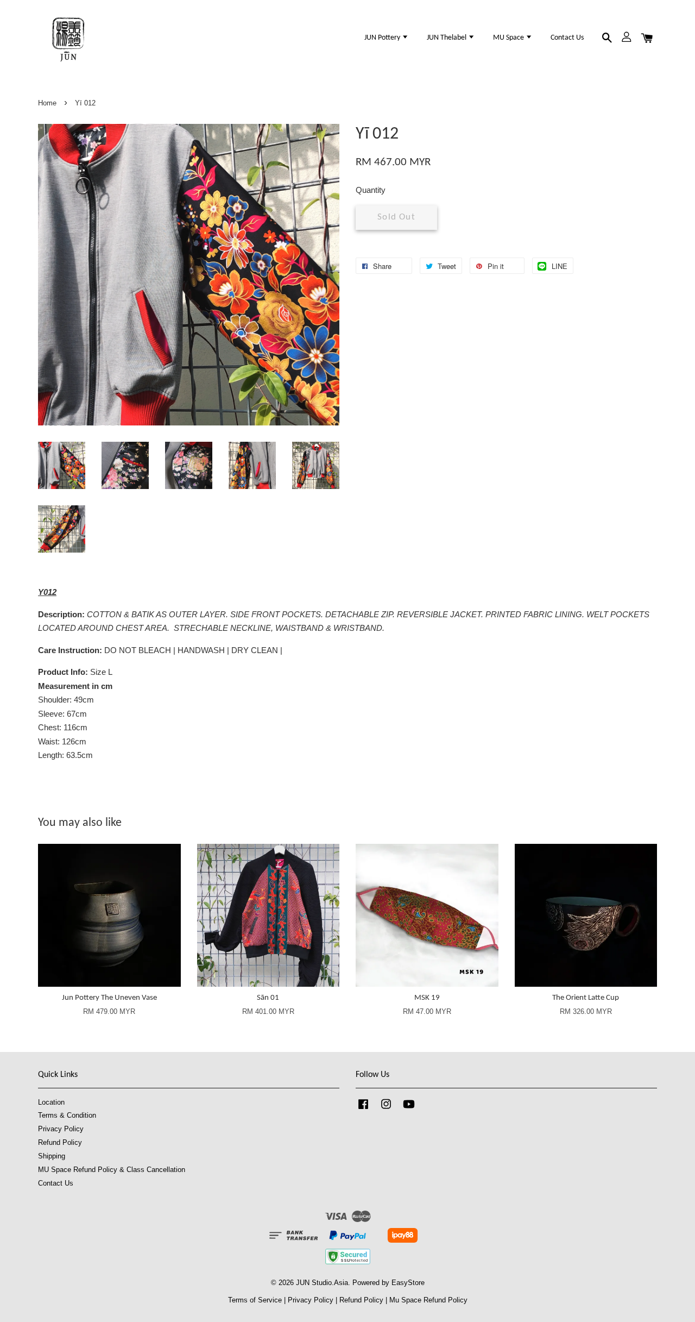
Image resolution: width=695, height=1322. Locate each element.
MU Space (509, 38)
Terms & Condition (67, 1115)
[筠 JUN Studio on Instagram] (386, 1109)
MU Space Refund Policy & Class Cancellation (111, 1170)
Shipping (51, 1156)
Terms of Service (255, 1300)
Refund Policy (60, 1142)
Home (47, 103)
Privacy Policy (61, 1129)
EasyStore (408, 1283)
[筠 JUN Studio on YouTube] (408, 1109)
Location (51, 1102)
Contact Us (567, 38)
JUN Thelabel (447, 38)
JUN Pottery (383, 38)
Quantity (371, 190)
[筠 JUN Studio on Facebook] (363, 1109)
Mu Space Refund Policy (428, 1300)
